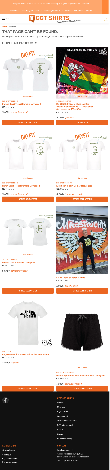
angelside (15, 362)
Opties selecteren (28, 122)
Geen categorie (63, 101)
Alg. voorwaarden (9, 458)
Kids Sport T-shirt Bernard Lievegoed (74, 186)
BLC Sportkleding (10, 101)
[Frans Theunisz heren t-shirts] (82, 240)
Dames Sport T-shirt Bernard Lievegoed (21, 104)
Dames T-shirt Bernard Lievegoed (18, 262)
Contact (60, 434)
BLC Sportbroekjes (65, 372)
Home (4, 26)
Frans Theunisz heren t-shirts (70, 277)
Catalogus (6, 455)
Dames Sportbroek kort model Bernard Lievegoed (80, 375)
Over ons (61, 407)
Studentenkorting (64, 439)
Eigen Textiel (62, 411)
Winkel (60, 430)
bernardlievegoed (19, 112)
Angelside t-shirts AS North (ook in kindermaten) (26, 354)
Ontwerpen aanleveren (67, 421)
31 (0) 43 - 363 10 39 (70, 460)
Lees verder (82, 122)
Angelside (6, 351)
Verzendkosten (8, 450)
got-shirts (69, 117)
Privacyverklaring (9, 462)
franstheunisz (71, 286)
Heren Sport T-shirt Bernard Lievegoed (21, 186)
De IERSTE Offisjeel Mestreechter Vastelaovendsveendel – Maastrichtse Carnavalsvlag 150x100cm (74, 106)
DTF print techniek (65, 425)
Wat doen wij (62, 416)
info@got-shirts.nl (64, 450)
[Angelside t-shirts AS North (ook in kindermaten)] (28, 323)
